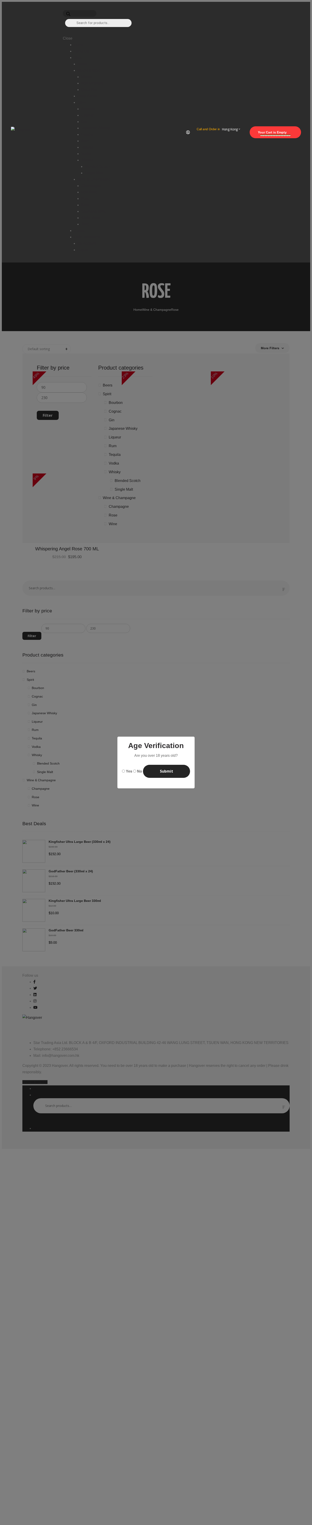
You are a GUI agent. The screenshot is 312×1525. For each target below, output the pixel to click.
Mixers (86, 77)
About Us (81, 51)
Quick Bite (89, 90)
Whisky (87, 160)
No (139, 771)
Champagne (91, 186)
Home (79, 45)
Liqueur (87, 134)
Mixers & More (89, 70)
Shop (78, 57)
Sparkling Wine (93, 211)
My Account (86, 243)
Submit (166, 771)
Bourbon (88, 109)
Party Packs (87, 96)
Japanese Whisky (95, 128)
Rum (85, 141)
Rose (85, 198)
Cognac (87, 115)
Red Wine (89, 192)
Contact (80, 231)
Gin (84, 122)
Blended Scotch (98, 166)
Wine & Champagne (93, 179)
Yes (129, 771)
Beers (82, 64)
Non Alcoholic (92, 83)
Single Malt (94, 173)
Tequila (87, 147)
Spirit (81, 102)
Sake (85, 205)
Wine (85, 224)
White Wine (90, 218)
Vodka (86, 154)
